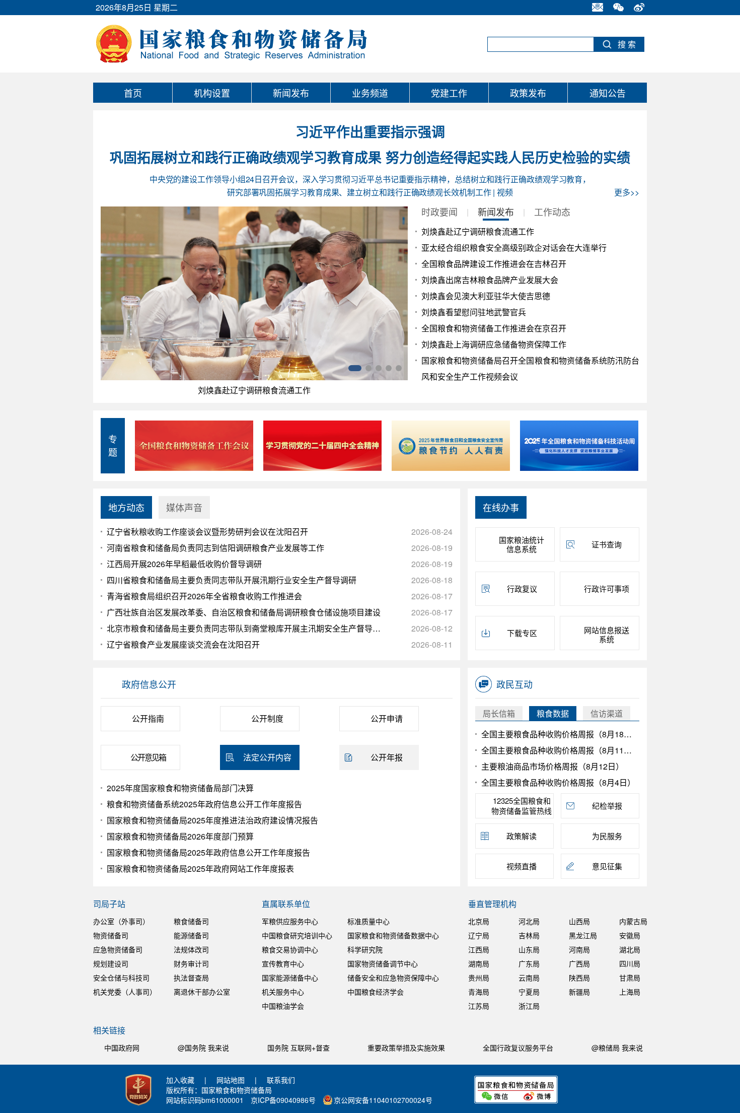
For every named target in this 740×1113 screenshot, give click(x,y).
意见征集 (607, 866)
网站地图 (230, 1080)
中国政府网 (122, 1047)
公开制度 (267, 718)
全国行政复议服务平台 (519, 1047)
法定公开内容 (267, 757)
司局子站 (109, 904)
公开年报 (387, 757)
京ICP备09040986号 (283, 1100)
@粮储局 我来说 (617, 1047)
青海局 (478, 992)
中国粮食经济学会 (375, 992)
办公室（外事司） (121, 921)
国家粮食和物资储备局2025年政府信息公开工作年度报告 (208, 852)
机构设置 (212, 92)
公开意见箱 (148, 757)
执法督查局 (191, 977)
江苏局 (478, 1006)
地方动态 (126, 507)
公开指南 (148, 718)
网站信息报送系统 (606, 634)
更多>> (626, 192)
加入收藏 (180, 1080)
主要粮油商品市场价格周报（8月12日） (552, 766)
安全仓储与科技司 (121, 977)
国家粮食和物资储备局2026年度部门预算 (180, 836)
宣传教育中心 (283, 963)
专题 (112, 445)
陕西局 (579, 977)
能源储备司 (191, 935)
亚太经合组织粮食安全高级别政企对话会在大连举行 (514, 247)
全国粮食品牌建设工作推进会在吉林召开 (493, 263)
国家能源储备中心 (290, 977)
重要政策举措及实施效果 (407, 1047)
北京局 (478, 921)
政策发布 (528, 92)
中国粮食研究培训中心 (297, 935)
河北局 (529, 921)
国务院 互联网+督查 (299, 1047)
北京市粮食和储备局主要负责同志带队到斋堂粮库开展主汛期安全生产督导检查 (245, 628)
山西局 (579, 921)
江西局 (478, 949)
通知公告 (607, 92)
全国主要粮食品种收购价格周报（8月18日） (558, 734)
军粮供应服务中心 (290, 921)
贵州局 (478, 977)
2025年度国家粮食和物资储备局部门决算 (180, 788)
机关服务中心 (283, 992)
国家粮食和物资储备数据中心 (393, 935)
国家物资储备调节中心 (382, 963)
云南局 (529, 977)
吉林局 (529, 935)
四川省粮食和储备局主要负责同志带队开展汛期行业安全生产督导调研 (231, 580)
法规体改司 (191, 949)
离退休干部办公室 (202, 992)
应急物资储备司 (117, 949)
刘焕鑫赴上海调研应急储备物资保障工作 (493, 344)
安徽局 (629, 935)
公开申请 (387, 718)
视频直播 (521, 866)
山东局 (529, 949)
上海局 (629, 992)
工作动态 (552, 211)
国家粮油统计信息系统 (521, 544)
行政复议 (522, 588)
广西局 (579, 963)
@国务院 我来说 (203, 1047)
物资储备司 (110, 935)
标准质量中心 (368, 921)
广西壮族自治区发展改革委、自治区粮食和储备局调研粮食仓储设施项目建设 (244, 612)
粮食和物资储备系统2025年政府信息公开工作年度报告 (204, 804)
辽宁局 (478, 935)
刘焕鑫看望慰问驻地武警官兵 (473, 312)
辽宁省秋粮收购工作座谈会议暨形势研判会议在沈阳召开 (207, 531)
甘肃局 (629, 977)
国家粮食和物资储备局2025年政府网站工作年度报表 (200, 868)
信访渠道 (606, 713)
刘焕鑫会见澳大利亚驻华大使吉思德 (485, 296)
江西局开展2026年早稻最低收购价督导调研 (184, 564)
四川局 (629, 963)
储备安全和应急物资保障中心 (393, 977)
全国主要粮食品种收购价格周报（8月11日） (558, 750)
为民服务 (607, 835)
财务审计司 (191, 963)
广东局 (529, 963)
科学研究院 (365, 949)
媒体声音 (184, 507)
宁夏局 (529, 992)
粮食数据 (553, 713)
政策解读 (521, 835)
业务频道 (370, 92)
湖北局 (629, 949)
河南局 (579, 949)
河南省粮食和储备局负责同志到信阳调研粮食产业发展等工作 (215, 547)
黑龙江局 (583, 935)
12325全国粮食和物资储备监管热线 (521, 805)
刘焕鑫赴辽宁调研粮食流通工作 (254, 390)
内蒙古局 (633, 921)
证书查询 (606, 544)
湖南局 (478, 963)
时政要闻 (439, 211)
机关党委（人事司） (125, 992)
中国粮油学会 (283, 1006)
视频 (505, 192)
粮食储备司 (191, 921)
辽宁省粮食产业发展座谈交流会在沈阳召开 (183, 644)
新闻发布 (291, 92)
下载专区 (522, 633)
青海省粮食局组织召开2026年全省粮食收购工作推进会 (204, 596)
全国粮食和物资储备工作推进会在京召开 (493, 328)
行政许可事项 (606, 588)
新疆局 (579, 992)
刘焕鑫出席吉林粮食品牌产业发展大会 (489, 280)
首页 (133, 92)
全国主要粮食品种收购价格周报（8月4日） (558, 782)
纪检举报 (607, 805)
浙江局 (529, 1006)
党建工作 (449, 92)
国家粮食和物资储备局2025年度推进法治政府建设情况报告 (212, 820)
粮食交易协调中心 (290, 949)
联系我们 (281, 1080)
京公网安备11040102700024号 (383, 1100)
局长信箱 (499, 713)
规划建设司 (110, 963)
